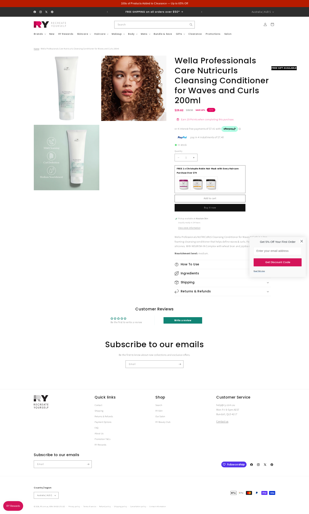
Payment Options (103, 422)
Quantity (178, 151)
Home (36, 48)
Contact (98, 405)
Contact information (157, 506)
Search (158, 405)
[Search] (191, 24)
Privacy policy (74, 506)
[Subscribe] (179, 364)
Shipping (99, 411)
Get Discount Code (277, 262)
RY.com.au (44, 506)
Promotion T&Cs (102, 439)
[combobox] (154, 24)
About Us (99, 433)
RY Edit (158, 411)
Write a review (182, 320)
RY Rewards (100, 445)
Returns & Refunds (104, 416)
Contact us (222, 421)
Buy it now (210, 207)
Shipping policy (120, 506)
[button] (39, 34)
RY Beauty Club (162, 422)
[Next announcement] (201, 12)
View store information (189, 227)
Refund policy (105, 506)
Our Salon (160, 416)
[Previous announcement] (107, 12)
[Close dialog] (301, 241)
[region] (154, 3)
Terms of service (89, 506)
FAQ (96, 428)
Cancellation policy (138, 506)
